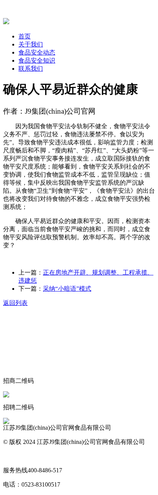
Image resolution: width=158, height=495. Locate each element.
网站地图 (15, 456)
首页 (24, 36)
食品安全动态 (36, 52)
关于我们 (30, 44)
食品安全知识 (36, 60)
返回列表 (15, 303)
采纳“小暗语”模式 (67, 288)
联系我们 (30, 68)
